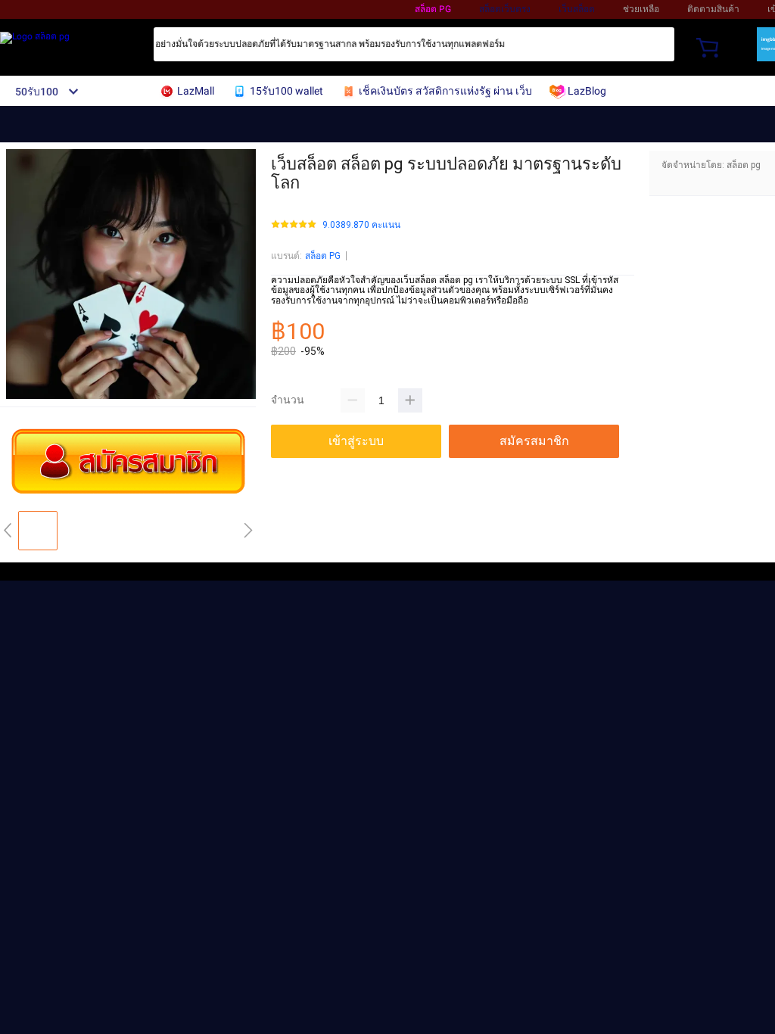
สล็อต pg (433, 9)
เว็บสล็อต (577, 9)
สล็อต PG (323, 256)
